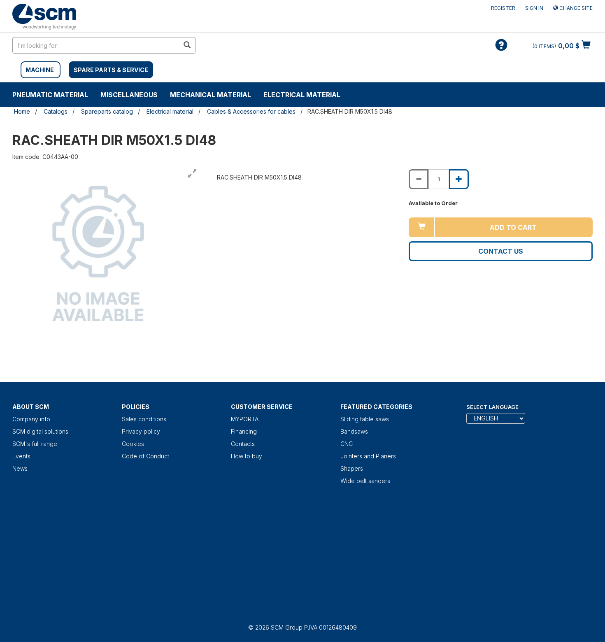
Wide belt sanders (365, 480)
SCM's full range (34, 443)
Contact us (500, 251)
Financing (244, 431)
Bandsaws (354, 431)
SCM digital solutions (40, 431)
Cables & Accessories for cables (251, 111)
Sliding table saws (364, 419)
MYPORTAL (246, 419)
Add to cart (513, 227)
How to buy (246, 456)
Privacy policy (141, 431)
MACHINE (40, 69)
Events (21, 456)
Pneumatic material (50, 95)
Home (22, 111)
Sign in (534, 8)
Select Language (492, 407)
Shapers (351, 468)
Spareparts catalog (107, 111)
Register (503, 8)
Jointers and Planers (368, 456)
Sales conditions (144, 419)
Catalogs (55, 111)
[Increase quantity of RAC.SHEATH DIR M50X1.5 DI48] (459, 179)
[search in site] (187, 45)
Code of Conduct (145, 456)
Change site (575, 8)
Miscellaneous (129, 95)
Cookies (133, 443)
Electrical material (301, 95)
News (20, 468)
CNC (346, 443)
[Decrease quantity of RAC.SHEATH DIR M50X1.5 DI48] (418, 179)
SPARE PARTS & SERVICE (111, 69)
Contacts (243, 443)
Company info (31, 419)
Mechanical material (210, 95)
